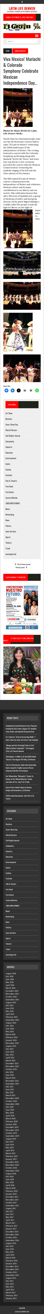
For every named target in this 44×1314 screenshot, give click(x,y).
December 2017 (12, 1197)
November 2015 (12, 1269)
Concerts (9, 447)
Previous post (23, 564)
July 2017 (9, 1211)
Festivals (9, 475)
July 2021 (9, 1086)
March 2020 (10, 1118)
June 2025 (10, 1008)
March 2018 (10, 1188)
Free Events (10, 492)
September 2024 (12, 1020)
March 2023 (10, 1060)
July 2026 (9, 976)
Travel (8, 548)
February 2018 (12, 1191)
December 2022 (12, 1063)
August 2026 (11, 973)
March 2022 (10, 1078)
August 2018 (11, 1173)
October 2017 (11, 1202)
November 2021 (12, 1081)
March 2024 (10, 1034)
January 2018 (11, 1194)
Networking (10, 514)
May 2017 (10, 1217)
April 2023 (10, 1057)
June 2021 (10, 1089)
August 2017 (11, 1208)
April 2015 (10, 1289)
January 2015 (11, 1298)
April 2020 (10, 1115)
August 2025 (11, 1002)
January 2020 (11, 1124)
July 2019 (9, 1141)
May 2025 (10, 1011)
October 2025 (11, 996)
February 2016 (12, 1260)
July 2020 (9, 1107)
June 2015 (10, 1284)
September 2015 (12, 1275)
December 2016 (12, 1231)
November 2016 (12, 1234)
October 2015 (11, 1272)
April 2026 (10, 985)
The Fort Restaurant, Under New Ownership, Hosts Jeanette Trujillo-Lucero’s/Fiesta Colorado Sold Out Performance (21, 768)
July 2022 (9, 1072)
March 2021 (10, 1095)
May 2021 (10, 1092)
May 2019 (10, 1147)
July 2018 (9, 1176)
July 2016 (9, 1246)
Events (8, 463)
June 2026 (10, 979)
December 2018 (12, 1162)
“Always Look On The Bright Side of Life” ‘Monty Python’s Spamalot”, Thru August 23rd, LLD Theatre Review (20, 748)
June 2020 (10, 1110)
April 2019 (10, 1150)
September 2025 (12, 999)
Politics (8, 525)
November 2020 (12, 1098)
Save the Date (11, 531)
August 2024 (11, 1023)
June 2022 (10, 1075)
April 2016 (10, 1255)
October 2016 (11, 1237)
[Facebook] (22, 1)
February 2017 (12, 1226)
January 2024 (11, 1040)
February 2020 (12, 1121)
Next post (20, 567)
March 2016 (10, 1257)
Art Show (9, 413)
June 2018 (10, 1179)
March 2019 (10, 1153)
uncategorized (11, 554)
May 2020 (10, 1112)
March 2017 (10, 1223)
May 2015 (10, 1286)
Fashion (8, 469)
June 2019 (10, 1144)
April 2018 (10, 1185)
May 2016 (10, 1252)
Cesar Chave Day (12, 424)
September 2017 (12, 1205)
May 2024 (10, 1031)
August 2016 (11, 1243)
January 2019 (11, 1159)
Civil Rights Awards (13, 435)
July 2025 (9, 1005)
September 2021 (12, 1083)
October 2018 (11, 1168)
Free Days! (9, 486)
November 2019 (12, 1130)
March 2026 (10, 988)
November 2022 (12, 1066)
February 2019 (12, 1156)
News (7, 520)
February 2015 (12, 1295)
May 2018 (10, 1182)
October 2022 (11, 1069)
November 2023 (12, 1043)
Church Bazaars (11, 430)
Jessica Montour (12, 497)
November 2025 (12, 994)
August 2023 (11, 1046)
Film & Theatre (11, 480)
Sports (8, 537)
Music (8, 509)
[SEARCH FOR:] (22, 41)
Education (9, 452)
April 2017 (10, 1220)
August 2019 (11, 1139)
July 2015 (9, 1281)
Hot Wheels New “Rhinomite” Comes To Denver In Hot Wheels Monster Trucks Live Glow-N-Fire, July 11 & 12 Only (19, 779)
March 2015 (10, 1292)
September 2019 (12, 1136)
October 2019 (11, 1133)
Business (9, 418)
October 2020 (11, 1101)
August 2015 (11, 1278)
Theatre (8, 542)
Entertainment (11, 458)
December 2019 (12, 1127)
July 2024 (9, 1025)
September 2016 (12, 1240)
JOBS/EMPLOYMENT (13, 503)
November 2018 (12, 1165)
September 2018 (12, 1170)
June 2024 (10, 1028)
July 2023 (9, 1049)
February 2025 (12, 1017)
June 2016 (10, 1249)
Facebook (22, 1308)
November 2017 (12, 1199)
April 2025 (10, 1014)
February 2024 (12, 1037)
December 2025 (12, 991)
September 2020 (12, 1104)
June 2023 (10, 1052)
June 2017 (10, 1214)
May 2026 (10, 982)
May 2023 (10, 1054)
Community (10, 441)
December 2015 (12, 1266)
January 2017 (11, 1228)
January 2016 (11, 1263)
